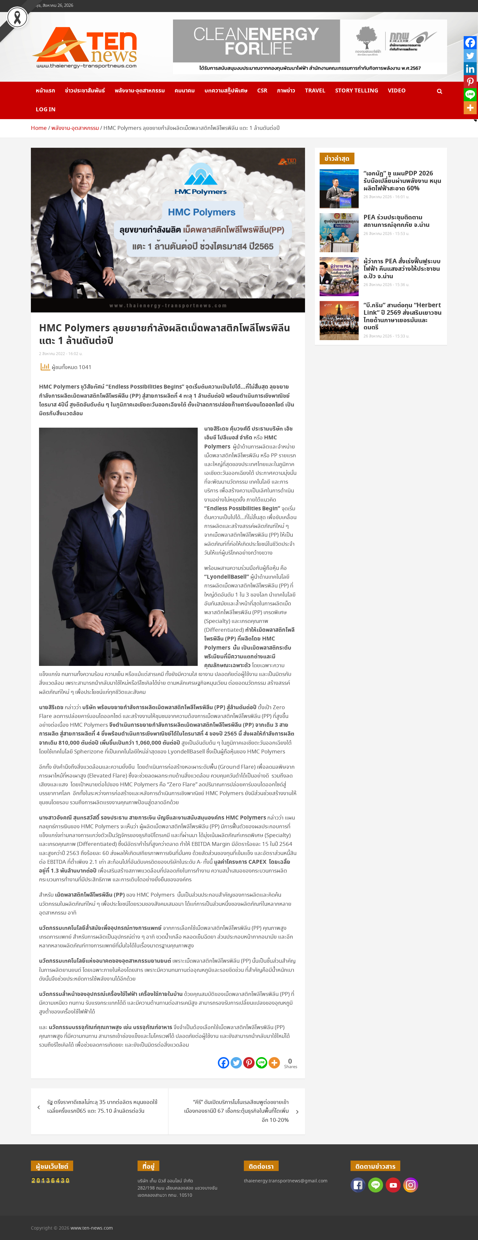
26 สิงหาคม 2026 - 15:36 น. (386, 285)
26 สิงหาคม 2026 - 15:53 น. (386, 234)
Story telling (356, 91)
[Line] (261, 1062)
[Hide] (475, 120)
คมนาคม (185, 91)
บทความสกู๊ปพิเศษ (226, 91)
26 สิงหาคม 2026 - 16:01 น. (386, 197)
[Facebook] (223, 1062)
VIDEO (397, 91)
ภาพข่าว (286, 91)
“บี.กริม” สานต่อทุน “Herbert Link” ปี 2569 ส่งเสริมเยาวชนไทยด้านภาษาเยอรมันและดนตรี (403, 316)
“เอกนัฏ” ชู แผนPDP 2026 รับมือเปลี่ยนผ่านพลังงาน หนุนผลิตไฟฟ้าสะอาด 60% (402, 181)
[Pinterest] (249, 1062)
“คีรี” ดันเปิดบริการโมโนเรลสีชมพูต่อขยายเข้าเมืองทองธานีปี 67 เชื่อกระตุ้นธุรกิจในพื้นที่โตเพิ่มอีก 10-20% (236, 1111)
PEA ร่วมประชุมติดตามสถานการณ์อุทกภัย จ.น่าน (397, 221)
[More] (274, 1062)
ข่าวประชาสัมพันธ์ (85, 91)
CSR (262, 91)
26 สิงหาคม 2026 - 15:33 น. (386, 336)
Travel (315, 91)
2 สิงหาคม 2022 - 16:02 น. (61, 354)
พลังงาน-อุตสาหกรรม (140, 91)
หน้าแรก (45, 91)
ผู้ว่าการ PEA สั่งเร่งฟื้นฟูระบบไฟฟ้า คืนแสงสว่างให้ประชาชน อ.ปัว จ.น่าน (402, 269)
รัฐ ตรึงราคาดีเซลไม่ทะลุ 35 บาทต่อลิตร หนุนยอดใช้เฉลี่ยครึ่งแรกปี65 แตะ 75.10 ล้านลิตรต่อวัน (102, 1106)
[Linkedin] (470, 68)
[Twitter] (236, 1062)
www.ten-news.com (92, 1228)
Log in (46, 109)
